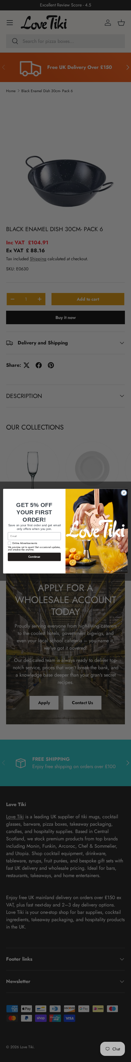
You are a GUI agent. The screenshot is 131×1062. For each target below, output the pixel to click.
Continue (34, 556)
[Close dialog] (124, 492)
